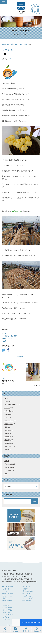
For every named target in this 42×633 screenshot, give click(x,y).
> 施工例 (4, 598)
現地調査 (7, 443)
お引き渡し (8, 411)
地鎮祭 (7, 433)
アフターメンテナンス (11, 404)
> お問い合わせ (7, 617)
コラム (7, 417)
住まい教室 (8, 430)
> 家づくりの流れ (27, 591)
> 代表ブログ (6, 612)
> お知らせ (5, 589)
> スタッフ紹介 (7, 607)
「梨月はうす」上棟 (10, 336)
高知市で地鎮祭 (9, 467)
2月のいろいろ (8, 338)
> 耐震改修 (25, 589)
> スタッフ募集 (7, 610)
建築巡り (7, 436)
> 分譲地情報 (26, 586)
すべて (7, 398)
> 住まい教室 (26, 593)
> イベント (5, 591)
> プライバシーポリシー (9, 619)
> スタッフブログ (7, 614)
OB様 (6, 401)
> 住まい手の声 (7, 600)
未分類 (7, 440)
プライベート (9, 420)
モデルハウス (9, 424)
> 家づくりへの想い (8, 586)
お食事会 (7, 414)
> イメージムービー (28, 598)
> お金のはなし (26, 596)
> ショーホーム (7, 596)
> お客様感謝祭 (26, 600)
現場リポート (9, 446)
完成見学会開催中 (10, 464)
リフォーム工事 (9, 470)
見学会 (7, 449)
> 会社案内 (5, 605)
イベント (7, 407)
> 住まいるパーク (7, 593)
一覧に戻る (21, 357)
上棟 (10, 59)
